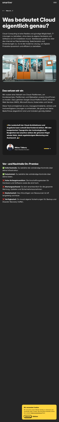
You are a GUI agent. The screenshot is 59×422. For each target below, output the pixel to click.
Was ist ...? (9, 10)
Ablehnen (35, 416)
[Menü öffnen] (55, 2)
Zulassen (27, 416)
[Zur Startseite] (7, 2)
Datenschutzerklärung (36, 413)
